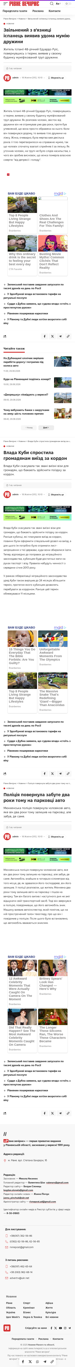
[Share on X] (30, 1361)
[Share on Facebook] (23, 1361)
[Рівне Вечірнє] (29, 3)
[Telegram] (70, 1328)
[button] (6, 3)
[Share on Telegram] (44, 1361)
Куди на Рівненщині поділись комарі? (27, 379)
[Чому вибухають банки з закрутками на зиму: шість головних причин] (63, 413)
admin (15, 77)
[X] (55, 1328)
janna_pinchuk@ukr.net (16, 1198)
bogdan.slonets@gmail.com (18, 1190)
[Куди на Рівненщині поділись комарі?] (63, 382)
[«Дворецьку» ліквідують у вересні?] (63, 398)
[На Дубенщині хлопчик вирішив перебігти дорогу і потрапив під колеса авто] (63, 361)
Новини (10, 24)
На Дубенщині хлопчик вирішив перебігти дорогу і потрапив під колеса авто (23, 362)
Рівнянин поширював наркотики (27, 313)
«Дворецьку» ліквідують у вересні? (25, 394)
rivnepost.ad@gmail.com (42, 1201)
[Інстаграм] (65, 1328)
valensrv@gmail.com (57, 1182)
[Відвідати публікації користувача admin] (7, 77)
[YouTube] (60, 1328)
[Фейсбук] (51, 1328)
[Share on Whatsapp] (37, 1361)
